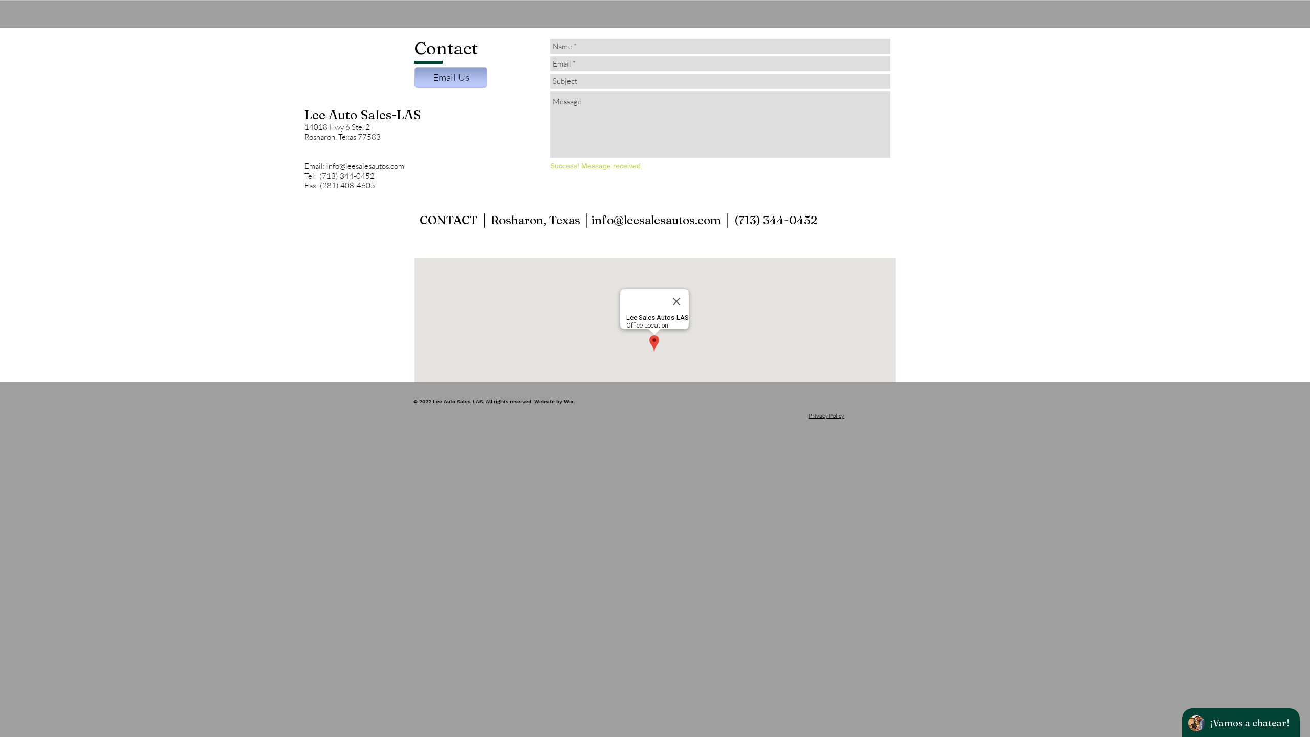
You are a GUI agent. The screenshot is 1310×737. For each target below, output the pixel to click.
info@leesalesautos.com (656, 220)
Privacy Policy (826, 415)
